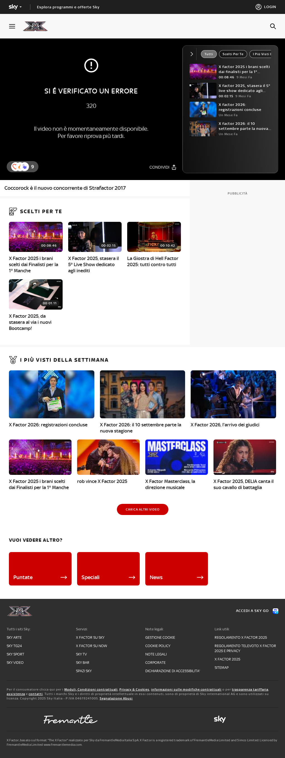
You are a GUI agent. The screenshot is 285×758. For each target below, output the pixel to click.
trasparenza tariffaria (250, 689)
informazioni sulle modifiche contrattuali (186, 689)
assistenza (16, 694)
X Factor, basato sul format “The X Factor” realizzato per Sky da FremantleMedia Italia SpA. (73, 740)
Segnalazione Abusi (116, 698)
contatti (36, 694)
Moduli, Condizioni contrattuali (91, 689)
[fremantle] (71, 719)
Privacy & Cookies (134, 689)
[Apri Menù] (15, 26)
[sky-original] (220, 719)
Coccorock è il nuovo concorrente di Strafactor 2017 (65, 188)
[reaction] (24, 166)
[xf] (38, 26)
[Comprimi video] (193, 54)
